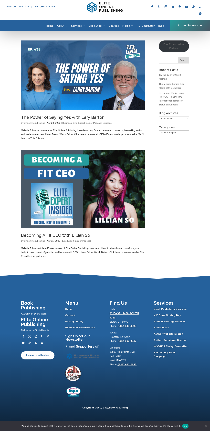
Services (76, 25)
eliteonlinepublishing (34, 123)
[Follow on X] (159, 6)
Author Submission (190, 25)
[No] (206, 426)
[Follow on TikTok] (193, 6)
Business (67, 123)
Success (107, 123)
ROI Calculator (146, 25)
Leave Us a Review (37, 355)
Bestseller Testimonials (80, 327)
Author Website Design (168, 333)
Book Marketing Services (170, 321)
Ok (185, 426)
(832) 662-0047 (127, 341)
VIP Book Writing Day (167, 315)
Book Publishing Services (170, 309)
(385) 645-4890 (127, 326)
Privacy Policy (74, 321)
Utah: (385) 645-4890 (45, 6)
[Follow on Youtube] (186, 6)
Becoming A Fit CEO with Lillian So (55, 235)
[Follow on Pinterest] (179, 6)
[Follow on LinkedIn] (172, 6)
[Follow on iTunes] (200, 6)
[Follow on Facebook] (152, 6)
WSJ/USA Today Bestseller (170, 346)
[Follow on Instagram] (165, 6)
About (60, 25)
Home (49, 25)
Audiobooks (161, 327)
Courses (114, 25)
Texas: (9, 6)
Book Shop (95, 25)
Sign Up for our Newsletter (77, 338)
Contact (70, 315)
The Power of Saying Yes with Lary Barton (63, 117)
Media (126, 25)
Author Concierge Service (170, 340)
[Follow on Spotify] (200, 13)
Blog (161, 25)
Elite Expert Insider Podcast (87, 123)
